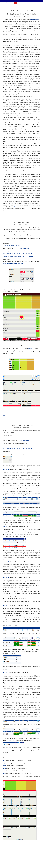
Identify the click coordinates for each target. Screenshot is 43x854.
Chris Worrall (26, 427)
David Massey (26, 16)
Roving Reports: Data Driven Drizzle (21, 14)
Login (36, 3)
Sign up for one (25, 248)
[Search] (39, 3)
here (19, 245)
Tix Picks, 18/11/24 (21, 222)
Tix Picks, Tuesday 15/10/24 (21, 425)
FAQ (11, 0)
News (23, 0)
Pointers (20, 0)
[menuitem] (15, 3)
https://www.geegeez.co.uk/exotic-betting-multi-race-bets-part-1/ (18, 253)
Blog (17, 0)
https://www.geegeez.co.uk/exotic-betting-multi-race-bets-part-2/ (18, 256)
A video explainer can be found (10, 245)
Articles (14, 0)
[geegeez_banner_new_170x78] (5, 3)
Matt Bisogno (26, 224)
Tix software (31, 348)
